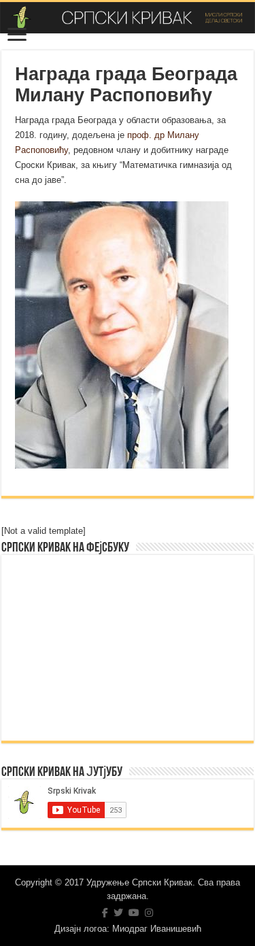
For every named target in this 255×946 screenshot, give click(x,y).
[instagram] (148, 913)
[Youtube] (134, 913)
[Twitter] (118, 913)
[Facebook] (105, 913)
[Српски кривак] (127, 17)
